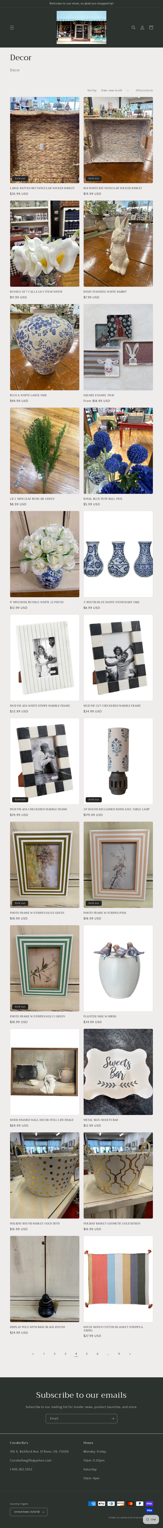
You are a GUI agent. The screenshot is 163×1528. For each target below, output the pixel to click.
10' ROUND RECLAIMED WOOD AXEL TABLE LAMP (116, 809)
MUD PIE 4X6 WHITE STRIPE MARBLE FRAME (40, 706)
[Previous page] (33, 1354)
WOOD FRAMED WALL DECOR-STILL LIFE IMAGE (42, 1120)
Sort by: (92, 90)
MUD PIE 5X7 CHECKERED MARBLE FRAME (112, 706)
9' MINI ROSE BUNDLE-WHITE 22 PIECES (37, 602)
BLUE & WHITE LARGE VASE (28, 395)
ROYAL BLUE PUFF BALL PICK (103, 499)
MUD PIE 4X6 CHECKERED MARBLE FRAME (38, 809)
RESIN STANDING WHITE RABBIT (105, 292)
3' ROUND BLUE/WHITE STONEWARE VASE (111, 602)
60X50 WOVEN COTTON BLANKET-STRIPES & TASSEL (113, 1329)
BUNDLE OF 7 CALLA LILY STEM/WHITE (36, 292)
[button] (12, 27)
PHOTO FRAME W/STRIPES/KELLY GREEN (37, 1016)
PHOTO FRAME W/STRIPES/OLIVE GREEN (37, 913)
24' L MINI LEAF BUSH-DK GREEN (32, 499)
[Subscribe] (112, 1418)
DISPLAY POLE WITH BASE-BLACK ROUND (37, 1327)
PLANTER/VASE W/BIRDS (99, 1016)
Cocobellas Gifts (124, 1518)
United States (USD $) (27, 1511)
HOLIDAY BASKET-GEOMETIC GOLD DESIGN (112, 1223)
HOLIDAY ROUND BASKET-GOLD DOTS (35, 1223)
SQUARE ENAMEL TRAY (98, 395)
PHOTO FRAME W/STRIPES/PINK (105, 913)
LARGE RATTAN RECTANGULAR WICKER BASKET (42, 188)
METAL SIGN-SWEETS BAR (100, 1120)
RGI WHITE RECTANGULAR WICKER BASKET (112, 188)
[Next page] (129, 1354)
